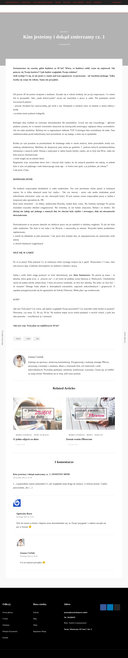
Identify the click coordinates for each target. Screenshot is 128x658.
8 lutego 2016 (73, 445)
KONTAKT (97, 2)
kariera (18, 338)
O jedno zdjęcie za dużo (26, 439)
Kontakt (5, 638)
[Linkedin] (8, 10)
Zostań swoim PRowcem (79, 439)
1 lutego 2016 (20, 445)
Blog (35, 619)
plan (37, 338)
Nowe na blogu (41, 435)
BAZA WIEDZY (78, 2)
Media (90, 435)
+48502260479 (116, 2)
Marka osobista (24, 435)
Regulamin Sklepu (39, 631)
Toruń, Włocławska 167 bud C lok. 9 (78, 629)
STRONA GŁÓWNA (12, 2)
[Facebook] (103, 607)
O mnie (5, 619)
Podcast (99, 435)
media (28, 338)
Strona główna (7, 612)
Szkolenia (5, 625)
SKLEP (88, 2)
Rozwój (64, 32)
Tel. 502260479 (69, 617)
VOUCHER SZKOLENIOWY (43, 2)
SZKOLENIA (26, 2)
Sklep (35, 625)
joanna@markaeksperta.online (75, 612)
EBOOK (58, 2)
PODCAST (66, 2)
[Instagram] (12, 10)
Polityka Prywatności (10, 631)
